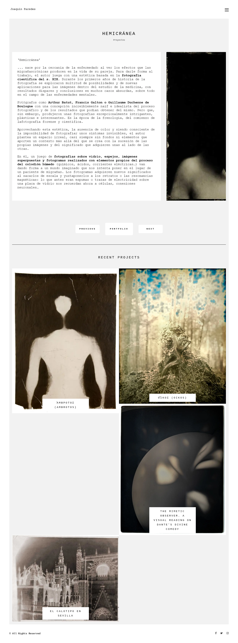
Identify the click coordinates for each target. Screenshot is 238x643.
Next (151, 229)
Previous (87, 229)
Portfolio (119, 229)
